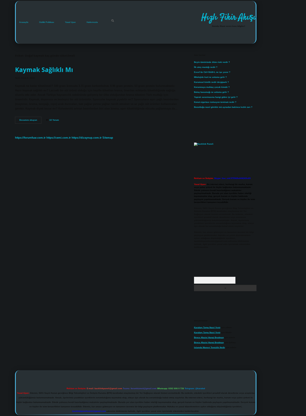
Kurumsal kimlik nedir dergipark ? (211, 82)
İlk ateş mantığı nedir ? (205, 67)
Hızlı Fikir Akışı (228, 18)
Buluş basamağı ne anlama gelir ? (211, 92)
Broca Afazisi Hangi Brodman (209, 337)
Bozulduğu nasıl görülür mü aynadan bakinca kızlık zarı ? (223, 107)
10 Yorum (54, 120)
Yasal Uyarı (70, 22)
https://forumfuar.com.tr (30, 137)
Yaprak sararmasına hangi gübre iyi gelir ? (216, 97)
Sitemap (107, 137)
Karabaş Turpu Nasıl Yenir (207, 327)
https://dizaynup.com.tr (87, 137)
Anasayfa (23, 22)
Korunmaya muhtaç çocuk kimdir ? (212, 87)
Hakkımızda (92, 22)
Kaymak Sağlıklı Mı (44, 69)
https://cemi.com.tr (58, 137)
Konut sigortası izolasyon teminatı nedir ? (215, 102)
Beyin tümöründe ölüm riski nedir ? (212, 62)
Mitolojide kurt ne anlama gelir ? (210, 77)
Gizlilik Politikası (46, 22)
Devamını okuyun (30, 121)
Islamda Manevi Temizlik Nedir (209, 347)
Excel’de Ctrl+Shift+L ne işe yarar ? (212, 72)
